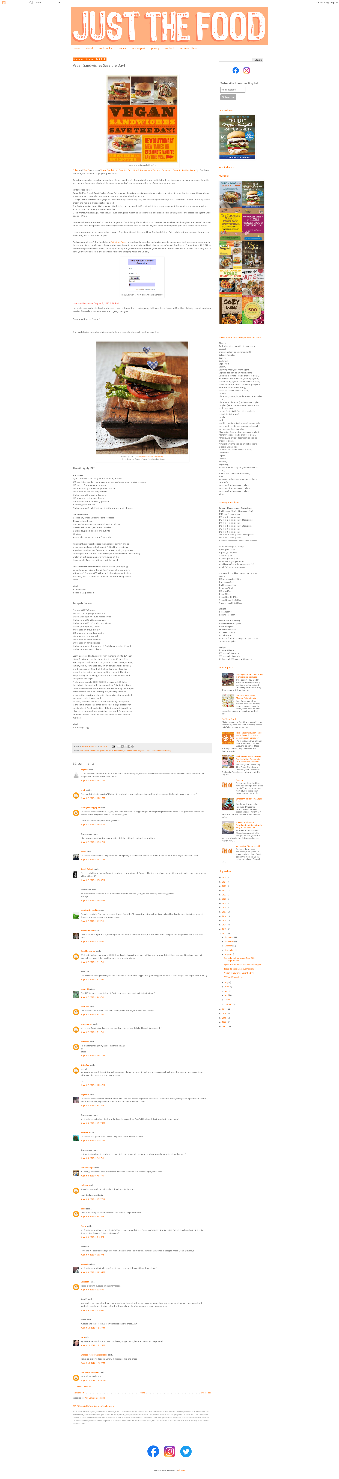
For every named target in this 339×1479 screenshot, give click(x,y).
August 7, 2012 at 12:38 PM (93, 880)
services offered (189, 48)
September (230, 950)
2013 (224, 929)
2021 (224, 895)
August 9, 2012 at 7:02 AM (92, 1217)
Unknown (85, 1185)
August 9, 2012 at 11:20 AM (93, 1272)
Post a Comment (84, 1387)
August (228, 954)
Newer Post (79, 1393)
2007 (224, 1027)
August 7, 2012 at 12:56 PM (93, 901)
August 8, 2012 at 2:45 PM (92, 1158)
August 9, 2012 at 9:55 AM (92, 1255)
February (229, 1004)
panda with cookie (83, 303)
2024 (224, 882)
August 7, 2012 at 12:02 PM (93, 842)
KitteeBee (85, 1042)
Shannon (85, 1007)
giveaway (104, 751)
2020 (224, 899)
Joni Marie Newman (90, 1373)
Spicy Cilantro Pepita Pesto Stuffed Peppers (243, 965)
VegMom (85, 1095)
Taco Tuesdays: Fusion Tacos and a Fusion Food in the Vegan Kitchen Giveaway (248, 735)
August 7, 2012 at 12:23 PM (93, 860)
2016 (224, 916)
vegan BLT (142, 751)
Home (142, 1393)
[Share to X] (125, 746)
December (229, 937)
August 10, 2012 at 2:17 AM (93, 1328)
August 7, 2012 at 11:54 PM (93, 1085)
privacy (155, 48)
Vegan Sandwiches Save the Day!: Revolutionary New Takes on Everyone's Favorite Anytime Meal (147, 170)
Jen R (83, 790)
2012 (224, 933)
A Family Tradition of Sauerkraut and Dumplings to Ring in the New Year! (249, 825)
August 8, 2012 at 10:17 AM (93, 1123)
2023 (224, 886)
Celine (76, 170)
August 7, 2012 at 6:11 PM (92, 1032)
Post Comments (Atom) (95, 1398)
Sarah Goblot (87, 869)
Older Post (206, 1393)
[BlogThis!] (122, 746)
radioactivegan (88, 1168)
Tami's (87, 170)
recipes (122, 48)
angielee (84, 770)
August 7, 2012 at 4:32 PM (92, 1015)
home (77, 48)
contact (169, 48)
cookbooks (105, 48)
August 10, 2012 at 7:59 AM (93, 1363)
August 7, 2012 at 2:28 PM (92, 980)
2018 (224, 908)
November (229, 942)
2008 (224, 1022)
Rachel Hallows (88, 931)
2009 (224, 1018)
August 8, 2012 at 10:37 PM (93, 1199)
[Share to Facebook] (129, 746)
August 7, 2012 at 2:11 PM (92, 962)
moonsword (86, 1024)
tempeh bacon (132, 751)
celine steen (94, 751)
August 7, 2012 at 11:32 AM (93, 798)
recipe (111, 751)
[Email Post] (113, 746)
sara (83, 1337)
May (227, 991)
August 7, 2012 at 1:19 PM (92, 921)
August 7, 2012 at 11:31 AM (93, 781)
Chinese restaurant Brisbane (94, 1355)
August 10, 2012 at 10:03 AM (93, 1381)
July (226, 983)
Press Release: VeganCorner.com (239, 969)
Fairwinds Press (118, 242)
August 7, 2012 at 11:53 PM (93, 1056)
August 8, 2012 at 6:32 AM (92, 1106)
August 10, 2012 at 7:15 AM (93, 1345)
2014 (224, 925)
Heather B (85, 1133)
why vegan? (138, 48)
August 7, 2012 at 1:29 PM (92, 942)
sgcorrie (85, 1264)
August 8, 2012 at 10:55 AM (93, 1141)
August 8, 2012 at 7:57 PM (92, 1176)
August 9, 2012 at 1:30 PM (92, 1290)
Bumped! (240, 780)
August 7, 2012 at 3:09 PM (92, 997)
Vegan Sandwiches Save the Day (151, 457)
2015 (224, 921)
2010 (224, 1014)
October (228, 946)
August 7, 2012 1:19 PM (106, 303)
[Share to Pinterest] (132, 746)
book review (84, 751)
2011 (224, 1009)
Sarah (83, 852)
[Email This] (119, 746)
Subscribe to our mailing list (239, 83)
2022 (224, 890)
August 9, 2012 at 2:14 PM (92, 1310)
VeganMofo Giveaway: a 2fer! (249, 846)
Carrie (83, 1226)
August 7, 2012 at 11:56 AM (93, 825)
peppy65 (85, 989)
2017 (224, 912)
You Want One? (229, 719)
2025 (224, 878)
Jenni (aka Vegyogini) (90, 808)
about (89, 48)
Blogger (181, 1470)
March (228, 1000)
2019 (224, 904)
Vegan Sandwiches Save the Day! (239, 973)
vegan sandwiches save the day (159, 751)
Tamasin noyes (120, 751)
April (227, 995)
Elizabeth (85, 1282)
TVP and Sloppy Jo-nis (233, 977)
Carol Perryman (88, 951)
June (227, 987)
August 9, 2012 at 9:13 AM (92, 1237)
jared (83, 1209)
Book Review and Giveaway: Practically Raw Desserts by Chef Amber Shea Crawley (248, 759)
